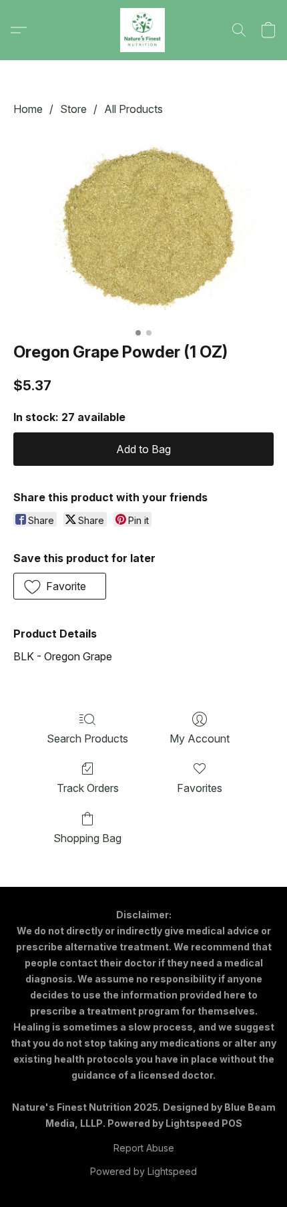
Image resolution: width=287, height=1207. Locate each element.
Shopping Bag (87, 838)
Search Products (87, 738)
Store (73, 109)
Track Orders (88, 788)
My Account (200, 738)
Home (28, 109)
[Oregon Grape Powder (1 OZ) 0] (143, 226)
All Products (133, 109)
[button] (143, 30)
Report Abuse (143, 1148)
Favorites (199, 788)
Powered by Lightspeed (143, 1171)
